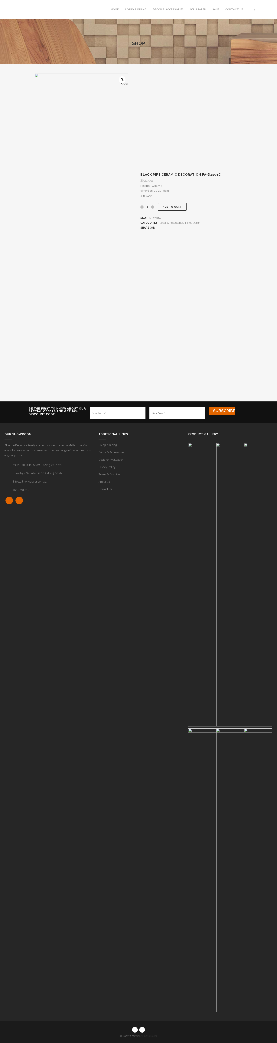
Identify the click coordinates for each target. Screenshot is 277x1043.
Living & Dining (108, 445)
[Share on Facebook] (157, 227)
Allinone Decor (148, 1036)
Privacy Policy (107, 467)
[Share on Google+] (165, 227)
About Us (104, 481)
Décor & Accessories (171, 222)
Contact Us (105, 489)
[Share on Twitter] (161, 227)
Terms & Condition (110, 474)
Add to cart (172, 206)
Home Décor (192, 222)
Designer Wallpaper (111, 459)
